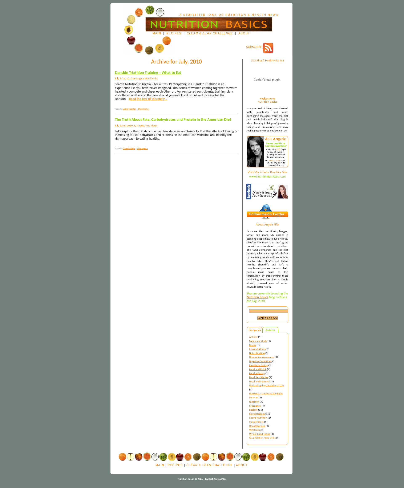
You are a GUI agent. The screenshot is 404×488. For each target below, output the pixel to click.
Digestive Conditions (260, 361)
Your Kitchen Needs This (262, 438)
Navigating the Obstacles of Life (266, 385)
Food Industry (257, 373)
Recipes (174, 33)
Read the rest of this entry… (148, 99)
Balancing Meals (258, 341)
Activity (253, 337)
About (244, 33)
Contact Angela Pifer (215, 479)
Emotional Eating (258, 365)
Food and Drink (257, 369)
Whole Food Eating (259, 434)
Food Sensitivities (258, 377)
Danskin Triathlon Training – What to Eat (148, 73)
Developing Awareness (261, 357)
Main (157, 33)
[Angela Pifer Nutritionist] (268, 203)
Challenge (210, 33)
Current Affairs (257, 349)
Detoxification (257, 353)
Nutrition (254, 401)
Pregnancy (255, 405)
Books (252, 345)
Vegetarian (255, 430)
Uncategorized (257, 426)
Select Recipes (257, 413)
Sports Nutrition (258, 417)
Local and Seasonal (259, 381)
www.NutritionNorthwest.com (267, 176)
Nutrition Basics (257, 297)
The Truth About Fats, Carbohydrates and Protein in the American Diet (173, 120)
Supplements (256, 422)
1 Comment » (143, 109)
